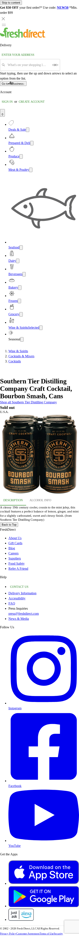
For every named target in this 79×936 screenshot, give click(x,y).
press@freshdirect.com (23, 613)
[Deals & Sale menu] (27, 130)
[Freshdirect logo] (23, 36)
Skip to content (11, 2)
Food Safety (16, 563)
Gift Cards (15, 543)
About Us (14, 538)
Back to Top (9, 524)
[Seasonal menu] (22, 339)
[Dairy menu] (17, 261)
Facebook (14, 786)
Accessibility (16, 598)
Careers (13, 553)
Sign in (7, 101)
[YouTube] (43, 840)
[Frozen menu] (19, 301)
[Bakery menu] (19, 287)
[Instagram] (43, 703)
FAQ (11, 603)
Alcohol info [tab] (40, 500)
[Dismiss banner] (3, 18)
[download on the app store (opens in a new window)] (43, 883)
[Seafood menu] (21, 247)
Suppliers (14, 558)
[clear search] (55, 65)
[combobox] (29, 65)
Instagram (14, 708)
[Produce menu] (21, 156)
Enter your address (18, 54)
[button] (39, 454)
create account (32, 101)
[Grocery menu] (21, 314)
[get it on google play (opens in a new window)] (43, 906)
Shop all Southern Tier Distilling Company (28, 402)
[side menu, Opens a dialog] (4, 25)
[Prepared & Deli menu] (31, 143)
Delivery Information (22, 593)
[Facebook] (43, 781)
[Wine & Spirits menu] (41, 328)
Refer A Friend (18, 568)
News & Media (18, 618)
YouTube (14, 846)
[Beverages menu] (24, 274)
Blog (11, 548)
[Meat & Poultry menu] (30, 170)
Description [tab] (13, 500)
